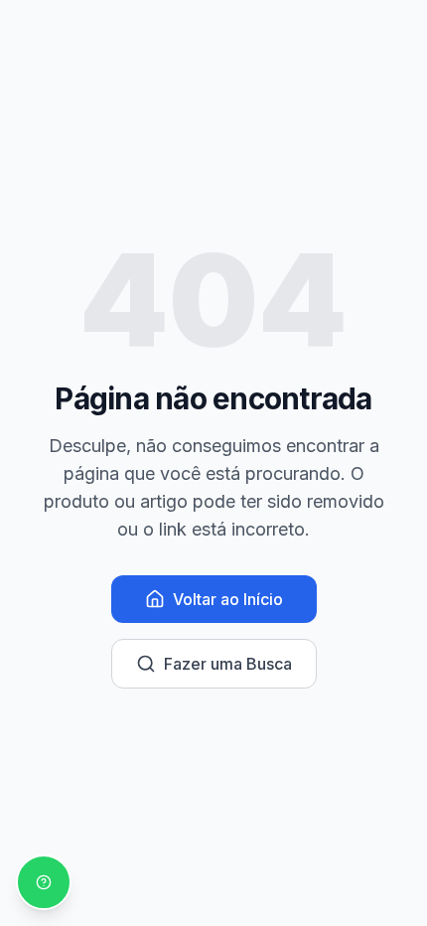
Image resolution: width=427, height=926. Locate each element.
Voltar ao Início (228, 599)
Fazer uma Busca (228, 664)
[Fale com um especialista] (43, 882)
